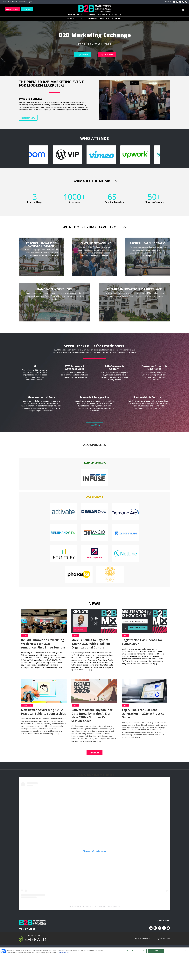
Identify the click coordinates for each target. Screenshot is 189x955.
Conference (105, 19)
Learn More (94, 425)
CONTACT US (29, 929)
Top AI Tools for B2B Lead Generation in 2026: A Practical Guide (143, 713)
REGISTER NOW (12, 9)
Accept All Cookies (156, 951)
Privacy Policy (63, 953)
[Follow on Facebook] (174, 2)
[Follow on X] (180, 2)
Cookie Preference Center (136, 951)
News (117, 19)
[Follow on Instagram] (186, 2)
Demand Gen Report (25, 2)
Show (69, 19)
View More (94, 753)
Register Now (28, 117)
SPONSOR (27, 9)
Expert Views (27, 705)
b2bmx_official (93, 906)
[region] (94, 48)
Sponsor (92, 19)
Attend (79, 19)
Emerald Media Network (9, 2)
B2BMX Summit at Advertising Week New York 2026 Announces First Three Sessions (43, 643)
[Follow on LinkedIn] (183, 2)
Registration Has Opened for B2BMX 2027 (142, 642)
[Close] (185, 950)
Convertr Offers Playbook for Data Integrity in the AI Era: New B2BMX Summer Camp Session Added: (92, 715)
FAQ (20, 929)
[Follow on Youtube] (177, 2)
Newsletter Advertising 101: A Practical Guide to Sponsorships (43, 711)
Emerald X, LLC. (148, 938)
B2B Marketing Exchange (77, 906)
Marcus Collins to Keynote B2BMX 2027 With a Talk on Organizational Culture (90, 643)
